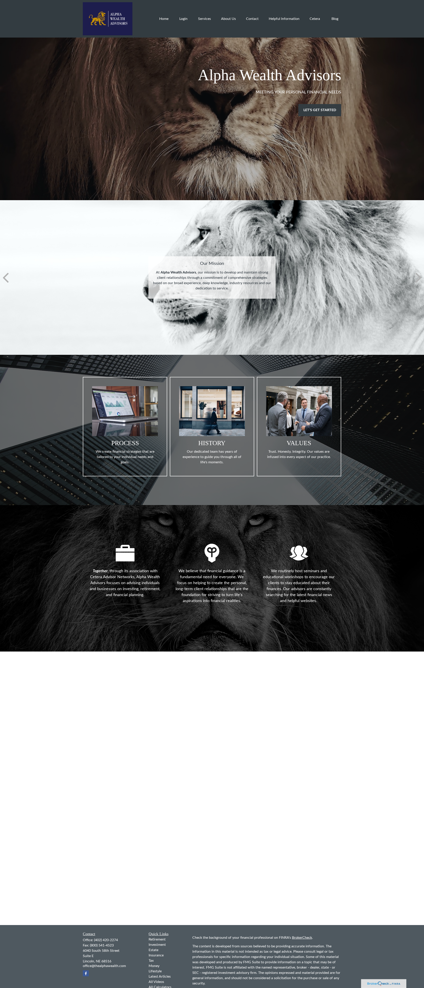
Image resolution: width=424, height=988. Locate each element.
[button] (163, 19)
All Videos (156, 982)
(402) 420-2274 (106, 940)
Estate (153, 950)
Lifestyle (155, 971)
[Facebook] (86, 973)
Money (154, 966)
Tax (151, 960)
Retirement (157, 939)
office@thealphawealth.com (104, 966)
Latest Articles (160, 976)
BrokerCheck (302, 937)
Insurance (156, 955)
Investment (157, 944)
